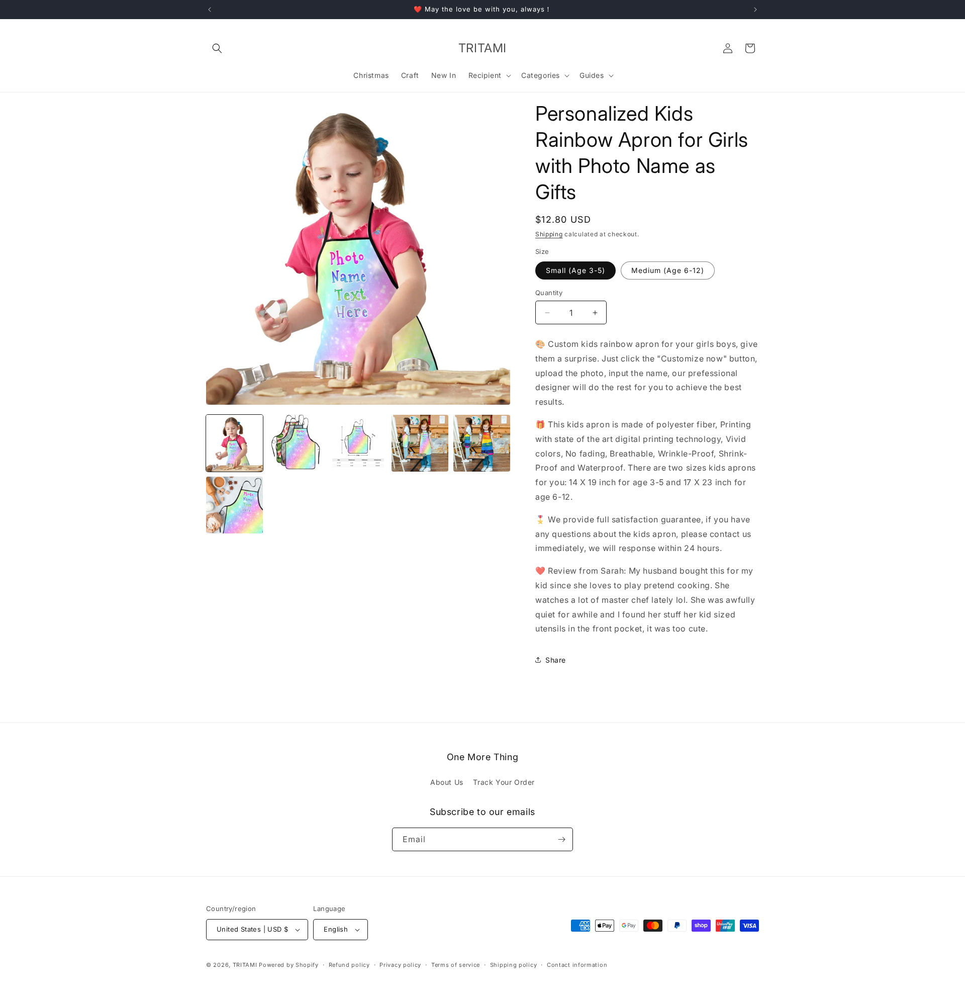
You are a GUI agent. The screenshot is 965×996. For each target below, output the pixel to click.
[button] (217, 48)
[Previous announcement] (210, 9)
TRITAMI (245, 964)
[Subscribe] (561, 839)
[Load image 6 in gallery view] (234, 505)
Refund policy (349, 964)
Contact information (577, 964)
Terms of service (455, 964)
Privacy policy (400, 964)
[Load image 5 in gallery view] (481, 443)
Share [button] (555, 660)
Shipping (549, 234)
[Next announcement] (755, 9)
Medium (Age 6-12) (667, 270)
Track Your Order (504, 782)
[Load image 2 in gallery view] (296, 443)
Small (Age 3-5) (575, 270)
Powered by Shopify (289, 964)
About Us (446, 782)
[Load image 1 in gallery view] (234, 443)
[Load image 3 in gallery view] (358, 443)
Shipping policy (513, 964)
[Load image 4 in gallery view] (420, 443)
